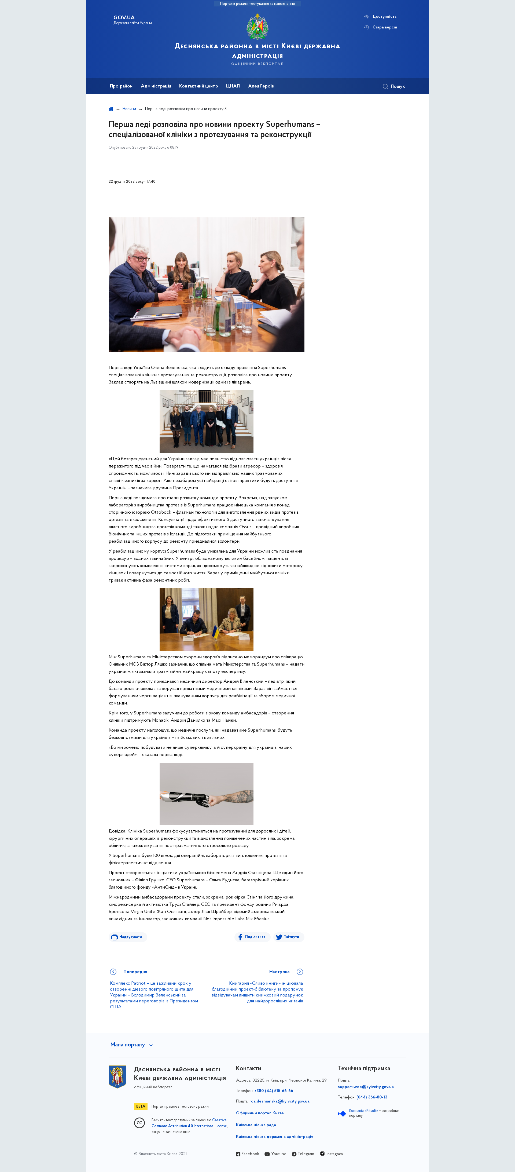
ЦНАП (233, 86)
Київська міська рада (256, 1125)
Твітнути (291, 937)
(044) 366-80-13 (371, 1097)
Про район (121, 86)
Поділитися (255, 937)
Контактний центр (198, 86)
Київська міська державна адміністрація (274, 1137)
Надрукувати (130, 937)
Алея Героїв (261, 86)
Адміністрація (156, 86)
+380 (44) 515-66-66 (274, 1091)
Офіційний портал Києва (260, 1113)
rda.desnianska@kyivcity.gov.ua (279, 1101)
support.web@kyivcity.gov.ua (366, 1087)
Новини (129, 109)
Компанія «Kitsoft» (363, 1111)
